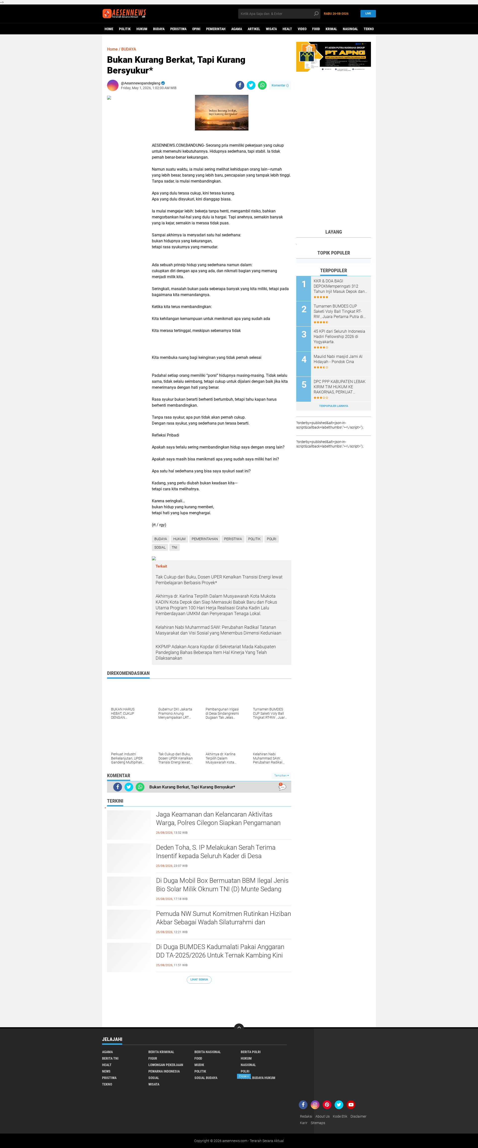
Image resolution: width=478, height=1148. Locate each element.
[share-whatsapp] (262, 85)
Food (316, 29)
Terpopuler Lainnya (333, 406)
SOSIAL (160, 547)
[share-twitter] (251, 85)
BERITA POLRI (251, 1052)
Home (109, 29)
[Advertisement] (199, 1003)
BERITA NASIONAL (207, 1052)
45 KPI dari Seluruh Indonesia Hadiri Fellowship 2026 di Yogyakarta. (339, 336)
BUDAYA (159, 29)
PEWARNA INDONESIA (164, 1071)
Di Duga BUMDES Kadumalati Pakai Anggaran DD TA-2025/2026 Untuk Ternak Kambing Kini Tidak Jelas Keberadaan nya (220, 955)
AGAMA (236, 29)
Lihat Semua (199, 979)
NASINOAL (350, 29)
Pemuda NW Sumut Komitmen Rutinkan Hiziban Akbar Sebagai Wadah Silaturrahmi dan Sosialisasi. (223, 922)
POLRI (271, 539)
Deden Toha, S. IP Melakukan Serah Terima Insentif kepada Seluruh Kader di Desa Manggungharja (216, 856)
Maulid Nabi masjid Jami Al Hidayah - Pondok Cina (338, 359)
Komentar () (280, 85)
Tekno (369, 29)
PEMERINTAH (216, 29)
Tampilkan (280, 775)
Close (244, 1076)
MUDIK (199, 1065)
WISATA (271, 29)
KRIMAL (331, 29)
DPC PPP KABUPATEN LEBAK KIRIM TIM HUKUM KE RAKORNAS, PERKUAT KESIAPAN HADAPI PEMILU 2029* (339, 387)
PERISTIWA (178, 29)
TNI (174, 547)
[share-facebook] (240, 85)
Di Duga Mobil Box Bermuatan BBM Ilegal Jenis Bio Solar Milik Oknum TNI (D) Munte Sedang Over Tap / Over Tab (222, 889)
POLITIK (125, 29)
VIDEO (302, 29)
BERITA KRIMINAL (161, 1052)
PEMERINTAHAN (205, 539)
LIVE (368, 13)
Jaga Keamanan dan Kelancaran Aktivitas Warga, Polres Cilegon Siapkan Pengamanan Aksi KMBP (218, 823)
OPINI (196, 29)
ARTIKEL (254, 29)
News (106, 1071)
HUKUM (141, 29)
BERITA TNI (110, 1058)
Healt (287, 29)
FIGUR (152, 1058)
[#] (333, 57)
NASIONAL (248, 1065)
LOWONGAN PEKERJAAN (165, 1065)
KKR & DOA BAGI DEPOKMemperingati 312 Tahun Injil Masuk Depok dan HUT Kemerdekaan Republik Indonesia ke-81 (339, 286)
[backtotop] (239, 1028)
